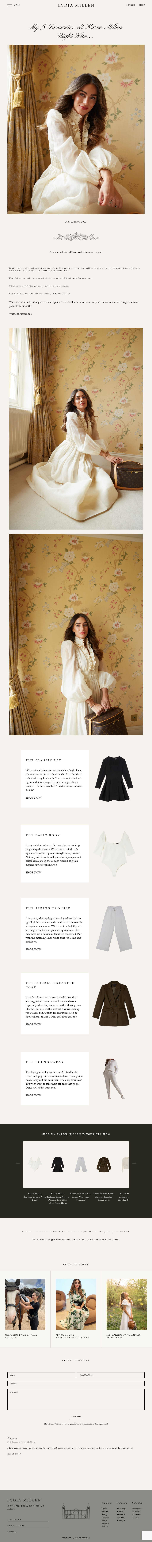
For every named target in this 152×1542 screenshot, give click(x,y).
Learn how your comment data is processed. (91, 1424)
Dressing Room (121, 1510)
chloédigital (82, 1538)
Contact (105, 1518)
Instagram (137, 1509)
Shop (142, 5)
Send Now (76, 1417)
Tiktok (135, 1518)
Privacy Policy (105, 1525)
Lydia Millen (105, 1510)
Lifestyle (121, 1521)
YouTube (136, 1512)
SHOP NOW (33, 798)
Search (130, 5)
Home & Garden (121, 1516)
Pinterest (136, 1515)
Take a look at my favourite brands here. (96, 1240)
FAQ (104, 1515)
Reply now (14, 1454)
